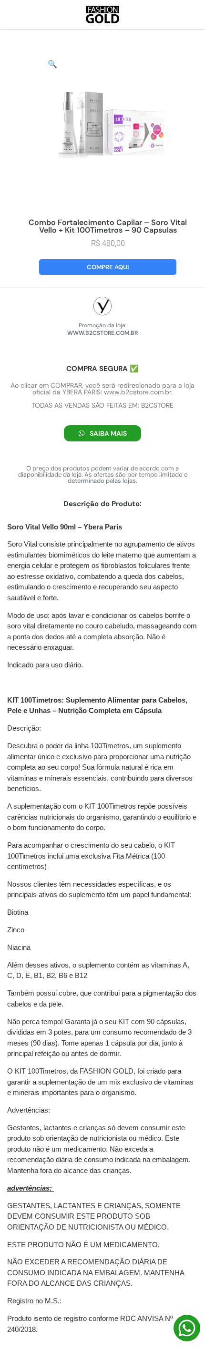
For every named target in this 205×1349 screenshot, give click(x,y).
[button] (52, 63)
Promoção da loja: (102, 325)
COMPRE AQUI (108, 267)
